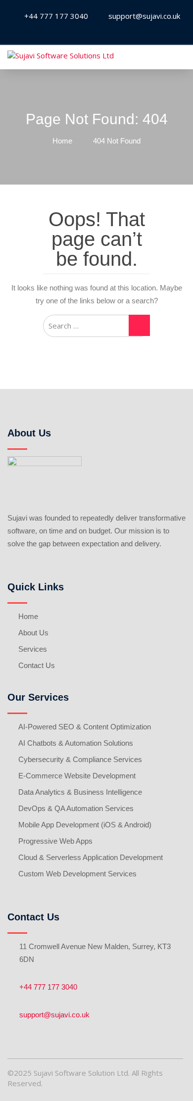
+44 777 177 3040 (48, 987)
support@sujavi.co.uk (54, 1014)
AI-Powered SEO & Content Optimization (84, 726)
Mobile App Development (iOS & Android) (84, 824)
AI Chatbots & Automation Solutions (75, 743)
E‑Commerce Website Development (77, 775)
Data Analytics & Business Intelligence (80, 792)
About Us (33, 632)
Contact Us (36, 665)
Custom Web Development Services (77, 873)
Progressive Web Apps (55, 841)
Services (32, 649)
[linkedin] (95, 32)
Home (28, 616)
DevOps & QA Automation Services (76, 808)
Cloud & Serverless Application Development (90, 857)
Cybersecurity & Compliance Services (80, 759)
